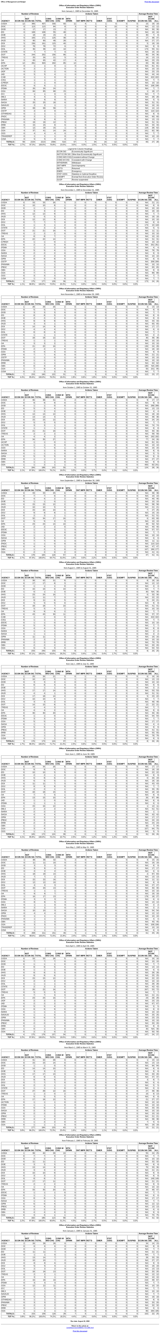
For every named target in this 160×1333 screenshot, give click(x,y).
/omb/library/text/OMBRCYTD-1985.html (80, 1328)
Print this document (152, 2)
